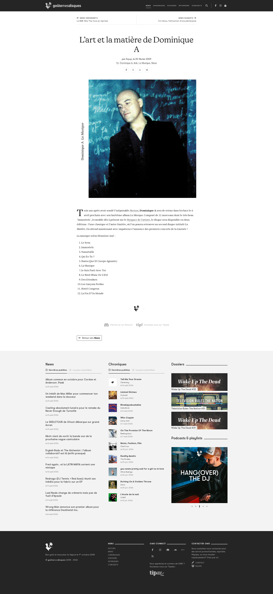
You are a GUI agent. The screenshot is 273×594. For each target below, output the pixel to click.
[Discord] (168, 550)
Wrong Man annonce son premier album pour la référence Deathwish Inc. (72, 508)
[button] (192, 506)
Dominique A (126, 63)
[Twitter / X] (133, 70)
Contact (200, 563)
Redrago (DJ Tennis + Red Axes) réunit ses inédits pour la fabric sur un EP (71, 480)
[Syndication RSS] (152, 556)
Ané (135, 63)
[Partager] (147, 70)
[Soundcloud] (175, 550)
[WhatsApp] (140, 70)
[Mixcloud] (183, 550)
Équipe (199, 566)
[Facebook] (216, 6)
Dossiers (171, 6)
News (148, 6)
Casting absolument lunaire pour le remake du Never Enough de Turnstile (73, 409)
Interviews (184, 6)
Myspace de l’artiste (138, 219)
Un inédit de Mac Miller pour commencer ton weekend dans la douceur (72, 395)
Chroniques (159, 6)
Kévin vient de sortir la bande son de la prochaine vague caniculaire (69, 438)
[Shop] (225, 6)
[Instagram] (220, 6)
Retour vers (91, 338)
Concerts (197, 6)
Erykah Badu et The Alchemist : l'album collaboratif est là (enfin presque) (68, 452)
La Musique (144, 63)
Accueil (112, 548)
